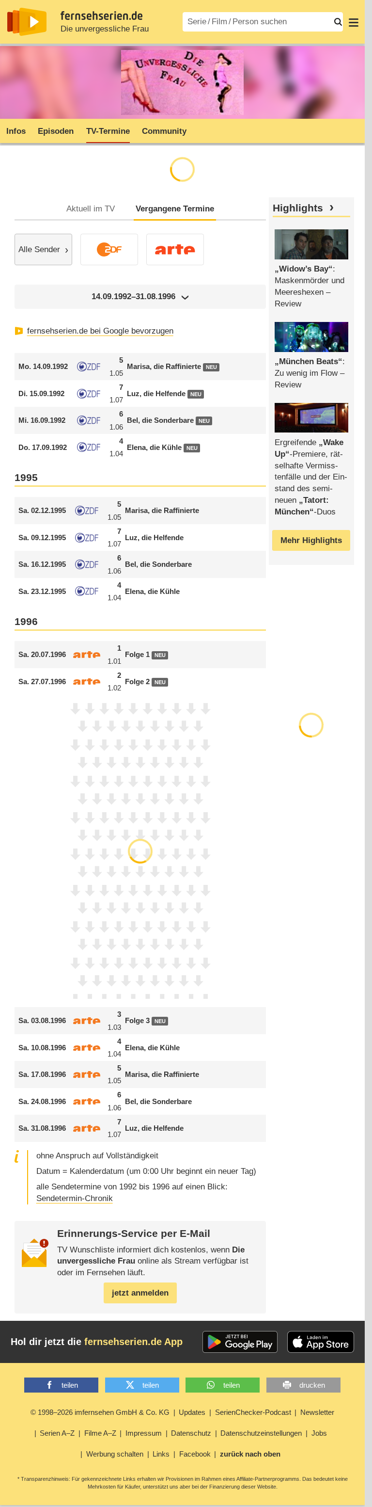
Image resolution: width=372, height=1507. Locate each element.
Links (161, 1454)
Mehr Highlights (311, 540)
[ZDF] (109, 250)
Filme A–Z (100, 1433)
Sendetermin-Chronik (74, 1198)
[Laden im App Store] (320, 1342)
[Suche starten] (338, 22)
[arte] (175, 250)
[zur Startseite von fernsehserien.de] (26, 22)
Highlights (298, 208)
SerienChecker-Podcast (253, 1412)
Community (164, 131)
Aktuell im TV (90, 208)
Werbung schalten (114, 1454)
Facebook (195, 1454)
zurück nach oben (250, 1454)
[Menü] (353, 22)
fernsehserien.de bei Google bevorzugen (100, 331)
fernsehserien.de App (133, 1341)
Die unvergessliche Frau (105, 28)
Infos (16, 131)
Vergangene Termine (175, 208)
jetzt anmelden (140, 1293)
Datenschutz (191, 1433)
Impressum (143, 1433)
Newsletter (317, 1412)
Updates (192, 1412)
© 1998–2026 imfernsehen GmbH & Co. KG (100, 1412)
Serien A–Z (57, 1433)
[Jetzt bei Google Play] (240, 1342)
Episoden (56, 131)
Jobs (319, 1433)
